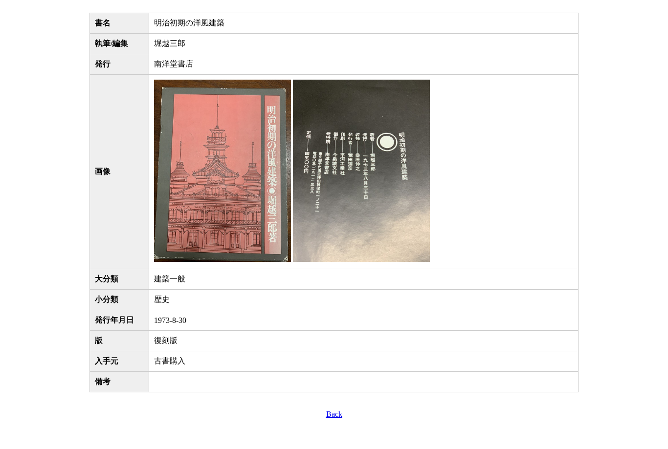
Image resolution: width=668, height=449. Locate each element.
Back (334, 414)
